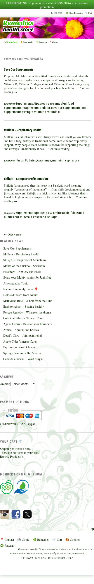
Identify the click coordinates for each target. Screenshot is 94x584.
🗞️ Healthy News (10, 42)
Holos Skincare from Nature (20, 295)
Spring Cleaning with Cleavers (22, 353)
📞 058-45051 (57, 12)
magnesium (31, 107)
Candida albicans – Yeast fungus (23, 359)
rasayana (39, 217)
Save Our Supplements (18, 69)
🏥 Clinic (23, 539)
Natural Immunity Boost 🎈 (20, 289)
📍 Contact (54, 42)
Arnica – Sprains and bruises (21, 330)
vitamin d (53, 112)
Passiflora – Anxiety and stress (22, 272)
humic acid (11, 217)
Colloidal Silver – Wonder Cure (23, 318)
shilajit (52, 217)
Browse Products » (11, 456)
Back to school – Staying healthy (23, 306)
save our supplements (65, 107)
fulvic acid (77, 213)
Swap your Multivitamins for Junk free (27, 277)
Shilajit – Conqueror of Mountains (26, 178)
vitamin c (40, 112)
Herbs (20, 160)
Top (91, 529)
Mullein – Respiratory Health (23, 130)
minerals (26, 217)
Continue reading (61, 149)
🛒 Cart (88, 12)
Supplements (24, 103)
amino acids (61, 213)
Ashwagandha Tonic (15, 283)
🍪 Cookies (72, 539)
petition (45, 107)
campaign (60, 103)
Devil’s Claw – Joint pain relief (22, 335)
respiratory (71, 160)
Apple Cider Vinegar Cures (20, 341)
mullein (57, 160)
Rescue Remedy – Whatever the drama (27, 312)
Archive (5, 384)
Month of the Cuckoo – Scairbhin (24, 266)
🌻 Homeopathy (26, 42)
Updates (39, 103)
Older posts (12, 234)
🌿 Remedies (41, 42)
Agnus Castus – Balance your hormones (27, 324)
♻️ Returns (7, 545)
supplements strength (18, 112)
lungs (47, 160)
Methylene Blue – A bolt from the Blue (27, 301)
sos (84, 107)
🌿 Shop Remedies (74, 12)
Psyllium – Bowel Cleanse (19, 347)
